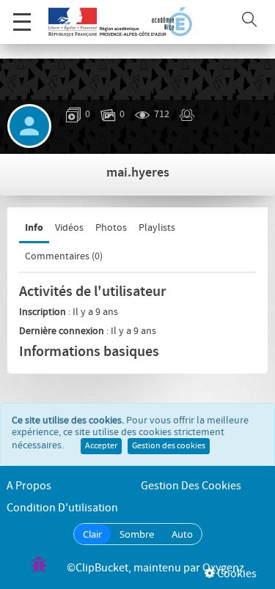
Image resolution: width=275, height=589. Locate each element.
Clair (92, 534)
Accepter (101, 446)
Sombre (137, 534)
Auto (182, 534)
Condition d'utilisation (62, 508)
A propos (29, 486)
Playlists (157, 227)
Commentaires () (64, 256)
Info (34, 227)
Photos (111, 227)
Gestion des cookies (168, 446)
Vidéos (69, 227)
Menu (22, 22)
